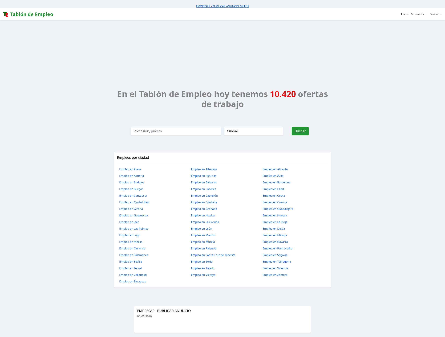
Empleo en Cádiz (273, 189)
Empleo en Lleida (274, 229)
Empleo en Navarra (275, 242)
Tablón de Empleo (31, 14)
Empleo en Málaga (275, 235)
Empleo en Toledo (203, 268)
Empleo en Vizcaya (203, 275)
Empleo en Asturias (203, 176)
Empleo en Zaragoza (132, 281)
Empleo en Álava (130, 169)
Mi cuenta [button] (418, 14)
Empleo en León (201, 229)
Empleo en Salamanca (133, 255)
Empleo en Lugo (129, 235)
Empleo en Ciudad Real (134, 202)
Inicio (404, 14)
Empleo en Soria (201, 262)
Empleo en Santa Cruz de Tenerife (213, 255)
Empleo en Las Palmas (133, 229)
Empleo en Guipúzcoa (133, 215)
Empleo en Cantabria (133, 196)
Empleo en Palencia (204, 248)
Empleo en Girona (131, 209)
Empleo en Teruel (130, 268)
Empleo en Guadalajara (278, 209)
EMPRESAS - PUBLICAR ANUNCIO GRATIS (222, 6)
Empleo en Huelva (203, 215)
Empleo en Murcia (203, 242)
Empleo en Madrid (203, 235)
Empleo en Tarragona (277, 262)
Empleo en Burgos (131, 189)
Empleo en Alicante (275, 169)
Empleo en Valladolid (133, 275)
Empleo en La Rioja (275, 222)
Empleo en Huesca (275, 215)
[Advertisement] (222, 46)
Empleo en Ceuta (274, 196)
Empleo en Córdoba (204, 202)
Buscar (300, 131)
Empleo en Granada (204, 209)
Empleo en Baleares (204, 182)
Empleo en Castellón (204, 196)
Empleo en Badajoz (131, 182)
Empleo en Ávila (273, 176)
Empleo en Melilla (130, 242)
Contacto (436, 14)
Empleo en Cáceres (203, 189)
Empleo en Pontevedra (278, 248)
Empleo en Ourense (132, 248)
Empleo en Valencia (275, 268)
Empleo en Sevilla (130, 262)
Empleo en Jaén (129, 222)
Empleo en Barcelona (276, 182)
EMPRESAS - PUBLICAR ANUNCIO (164, 310)
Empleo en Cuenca (275, 202)
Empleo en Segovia (275, 255)
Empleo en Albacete (204, 169)
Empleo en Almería (131, 176)
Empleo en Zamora (275, 275)
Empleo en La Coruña (205, 222)
